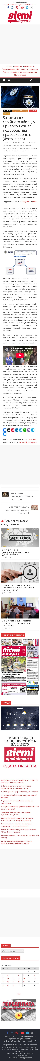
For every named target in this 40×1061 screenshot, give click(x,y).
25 (8, 985)
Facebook (23, 442)
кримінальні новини (10, 151)
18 (8, 982)
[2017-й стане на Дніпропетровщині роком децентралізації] (20, 529)
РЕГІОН (6, 114)
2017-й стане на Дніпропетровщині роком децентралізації (15, 552)
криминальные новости (28, 148)
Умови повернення (28, 1036)
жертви (19, 145)
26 (13, 985)
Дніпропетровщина (9, 145)
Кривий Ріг (15, 148)
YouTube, (32, 439)
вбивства (32, 142)
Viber (34, 201)
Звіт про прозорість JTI (27, 1041)
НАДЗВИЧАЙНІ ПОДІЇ (20, 111)
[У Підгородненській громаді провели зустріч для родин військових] (20, 599)
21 (24, 982)
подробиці (21, 151)
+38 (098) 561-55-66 (21, 1055)
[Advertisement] (20, 44)
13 (19, 978)
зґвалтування (7, 148)
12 (13, 978)
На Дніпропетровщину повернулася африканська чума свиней (16, 510)
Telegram (25, 201)
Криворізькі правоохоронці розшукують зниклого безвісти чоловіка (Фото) (18, 587)
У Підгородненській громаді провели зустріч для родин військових (16, 623)
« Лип (19, 994)
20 (19, 982)
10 (2, 978)
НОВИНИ (33, 111)
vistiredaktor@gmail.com (22, 1058)
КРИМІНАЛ (7, 111)
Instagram (32, 442)
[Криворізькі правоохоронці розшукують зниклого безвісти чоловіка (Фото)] (20, 563)
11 (8, 978)
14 (24, 978)
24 (2, 985)
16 (35, 978)
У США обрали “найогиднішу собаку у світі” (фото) (22, 496)
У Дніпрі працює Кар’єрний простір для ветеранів (19, 792)
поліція (27, 151)
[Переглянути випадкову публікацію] (36, 80)
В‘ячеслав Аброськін (21, 142)
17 (2, 982)
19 (13, 982)
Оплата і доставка (11, 1036)
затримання (27, 145)
